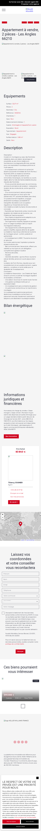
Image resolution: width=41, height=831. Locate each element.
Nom (5, 579)
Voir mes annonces (17, 497)
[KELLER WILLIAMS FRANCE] (32, 10)
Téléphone (7, 590)
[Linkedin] (26, 742)
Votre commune (9, 596)
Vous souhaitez (7, 600)
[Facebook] (15, 742)
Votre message (8, 607)
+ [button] (2, 514)
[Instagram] (22, 742)
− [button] (2, 517)
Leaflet (22, 540)
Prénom (6, 574)
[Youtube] (18, 742)
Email (5, 585)
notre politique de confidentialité (25, 817)
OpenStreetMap (30, 540)
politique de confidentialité (14, 644)
